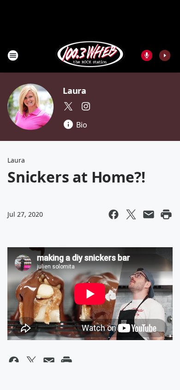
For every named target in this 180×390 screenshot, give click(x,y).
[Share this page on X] (131, 214)
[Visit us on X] (68, 106)
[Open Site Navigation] (12, 55)
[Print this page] (166, 214)
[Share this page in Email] (148, 214)
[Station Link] (90, 55)
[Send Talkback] (146, 55)
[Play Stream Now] (164, 55)
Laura (74, 90)
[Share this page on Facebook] (113, 214)
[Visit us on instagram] (85, 106)
